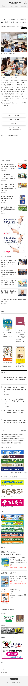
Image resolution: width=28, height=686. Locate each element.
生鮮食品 (3, 26)
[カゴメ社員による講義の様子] (14, 42)
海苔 (3, 436)
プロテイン (8, 436)
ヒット (22, 438)
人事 (10, 434)
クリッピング (15, 6)
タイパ (15, 442)
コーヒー (3, 442)
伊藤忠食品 (15, 434)
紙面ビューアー (6, 6)
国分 (20, 442)
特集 (18, 436)
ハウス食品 (21, 440)
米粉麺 (20, 434)
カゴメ (16, 135)
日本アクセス (4, 434)
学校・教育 (11, 135)
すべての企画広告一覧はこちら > (19, 472)
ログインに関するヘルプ (14, 129)
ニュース (9, 26)
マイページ (14, 679)
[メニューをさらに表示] (2, 2)
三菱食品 (14, 436)
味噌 (8, 442)
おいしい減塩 (4, 440)
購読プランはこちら (14, 115)
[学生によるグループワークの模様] (14, 66)
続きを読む (14, 123)
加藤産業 (16, 438)
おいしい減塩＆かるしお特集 (7, 438)
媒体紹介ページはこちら (7, 485)
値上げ (10, 440)
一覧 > (25, 160)
